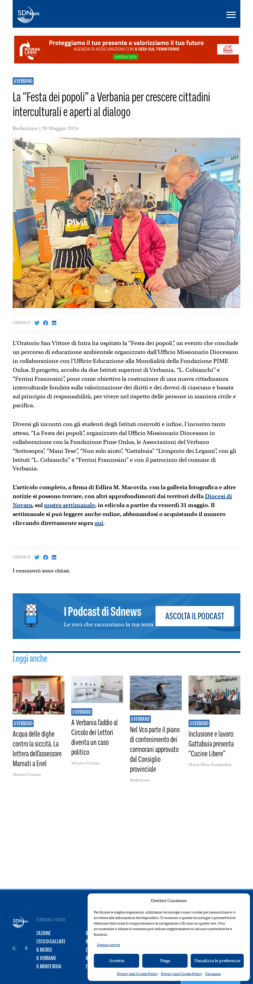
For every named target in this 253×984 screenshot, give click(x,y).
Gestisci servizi (108, 945)
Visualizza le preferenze (217, 960)
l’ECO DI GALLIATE (50, 941)
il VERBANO (23, 81)
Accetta (116, 960)
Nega (165, 960)
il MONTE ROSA (48, 966)
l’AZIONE (43, 933)
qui (98, 523)
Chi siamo (213, 974)
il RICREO (44, 950)
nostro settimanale (69, 505)
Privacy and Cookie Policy (137, 974)
